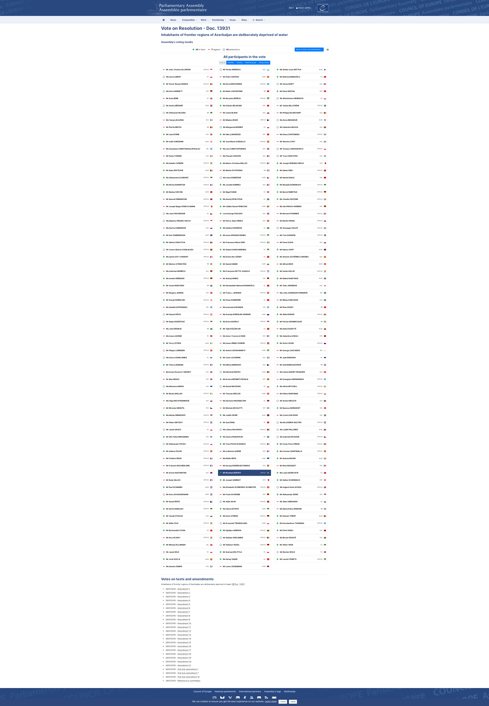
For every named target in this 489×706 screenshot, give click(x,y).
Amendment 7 (184, 612)
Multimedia (289, 691)
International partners (250, 691)
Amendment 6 (184, 608)
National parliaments (225, 691)
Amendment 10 (184, 623)
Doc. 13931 (240, 584)
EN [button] (290, 8)
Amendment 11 (184, 627)
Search (259, 20)
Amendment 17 (184, 650)
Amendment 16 (184, 646)
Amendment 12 (184, 631)
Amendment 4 (184, 600)
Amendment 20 (184, 661)
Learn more (271, 701)
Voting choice (264, 62)
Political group (250, 62)
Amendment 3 (184, 596)
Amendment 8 (184, 616)
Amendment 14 (184, 638)
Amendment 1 (184, 589)
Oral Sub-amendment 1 (188, 669)
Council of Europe (203, 691)
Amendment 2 (184, 593)
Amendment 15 (184, 642)
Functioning (218, 20)
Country (240, 62)
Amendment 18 (184, 654)
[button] (328, 49)
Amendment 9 (184, 619)
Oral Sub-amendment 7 (188, 673)
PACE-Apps (304, 8)
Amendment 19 (184, 658)
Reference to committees (189, 680)
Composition (188, 20)
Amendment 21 (184, 665)
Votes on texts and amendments (308, 49)
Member (231, 62)
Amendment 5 (184, 604)
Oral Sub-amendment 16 (188, 677)
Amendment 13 (184, 635)
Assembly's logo (272, 691)
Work (203, 20)
